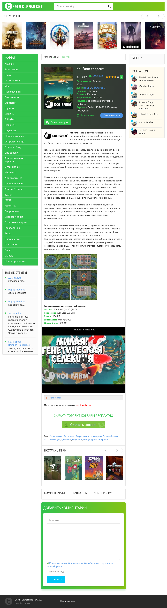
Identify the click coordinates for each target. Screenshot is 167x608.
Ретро (8, 233)
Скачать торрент (60, 122)
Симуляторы (98, 87)
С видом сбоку (13, 147)
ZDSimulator (15, 277)
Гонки (8, 75)
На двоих (10, 172)
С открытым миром (16, 222)
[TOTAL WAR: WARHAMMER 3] (36, 35)
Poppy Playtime (16, 289)
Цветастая (66, 439)
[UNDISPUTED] (131, 35)
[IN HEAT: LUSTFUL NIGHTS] (155, 35)
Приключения (13, 91)
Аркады (9, 63)
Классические (13, 239)
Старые (9, 255)
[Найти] (109, 6)
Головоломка (55, 436)
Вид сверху (11, 152)
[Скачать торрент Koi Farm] (83, 424)
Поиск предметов (15, 261)
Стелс (8, 250)
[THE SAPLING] (52, 468)
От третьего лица (14, 141)
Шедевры (10, 130)
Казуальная (81, 436)
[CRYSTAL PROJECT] (114, 468)
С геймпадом (12, 166)
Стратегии (10, 102)
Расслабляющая (52, 439)
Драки (8, 194)
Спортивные (12, 211)
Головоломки (12, 227)
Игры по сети (12, 80)
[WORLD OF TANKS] (83, 35)
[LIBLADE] (73, 468)
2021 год (98, 75)
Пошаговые (11, 244)
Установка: (55, 397)
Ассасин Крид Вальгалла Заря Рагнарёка (146, 105)
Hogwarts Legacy (147, 94)
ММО (8, 200)
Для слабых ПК (13, 178)
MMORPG (10, 205)
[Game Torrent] (24, 6)
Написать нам (67, 601)
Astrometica (14, 313)
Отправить (56, 579)
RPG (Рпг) (10, 119)
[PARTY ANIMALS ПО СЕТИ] (107, 35)
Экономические (14, 216)
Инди (87, 87)
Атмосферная (95, 436)
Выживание (11, 69)
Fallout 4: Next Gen (148, 114)
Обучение (77, 439)
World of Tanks (146, 86)
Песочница (69, 436)
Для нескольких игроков (14, 160)
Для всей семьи (111, 436)
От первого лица (14, 136)
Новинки (10, 125)
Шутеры (9, 108)
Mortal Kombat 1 (147, 122)
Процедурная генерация (95, 439)
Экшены (9, 113)
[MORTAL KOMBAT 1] (60, 35)
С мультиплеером (14, 183)
